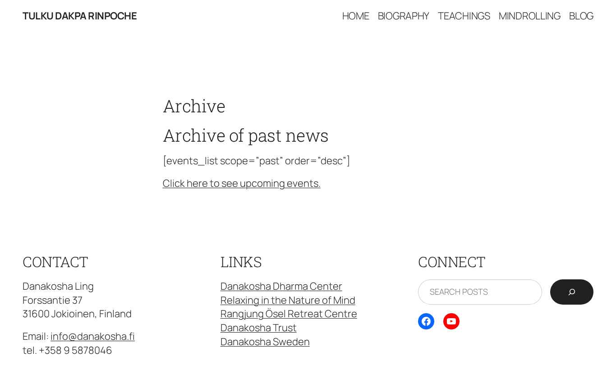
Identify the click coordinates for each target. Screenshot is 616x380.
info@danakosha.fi (93, 336)
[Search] (571, 292)
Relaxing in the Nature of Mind (288, 300)
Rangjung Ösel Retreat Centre (289, 313)
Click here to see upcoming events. (242, 183)
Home (355, 16)
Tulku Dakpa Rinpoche (80, 16)
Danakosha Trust (259, 327)
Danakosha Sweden (265, 341)
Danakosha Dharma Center (281, 286)
